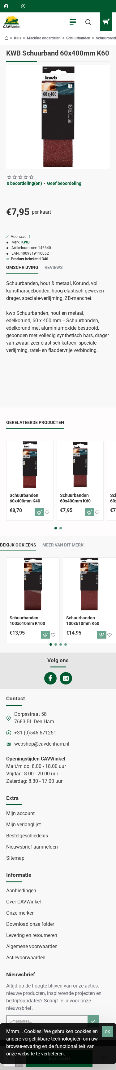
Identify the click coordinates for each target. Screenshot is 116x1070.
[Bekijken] (106, 21)
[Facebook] (50, 678)
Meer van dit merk (63, 544)
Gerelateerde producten (35, 422)
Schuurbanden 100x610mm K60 (82, 620)
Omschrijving (22, 267)
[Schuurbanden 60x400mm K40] (29, 464)
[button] (39, 512)
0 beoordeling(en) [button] (24, 183)
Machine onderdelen (44, 38)
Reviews (54, 267)
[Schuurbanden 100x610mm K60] (89, 584)
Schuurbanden (78, 38)
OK (107, 1031)
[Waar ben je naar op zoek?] (88, 21)
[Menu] (72, 21)
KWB (25, 242)
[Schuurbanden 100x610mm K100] (32, 584)
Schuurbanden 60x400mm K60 (75, 498)
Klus (17, 38)
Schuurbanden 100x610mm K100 (27, 620)
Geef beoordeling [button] (64, 183)
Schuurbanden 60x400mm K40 (25, 498)
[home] (6, 38)
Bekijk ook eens (18, 544)
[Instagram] (66, 678)
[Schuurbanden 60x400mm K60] (80, 464)
